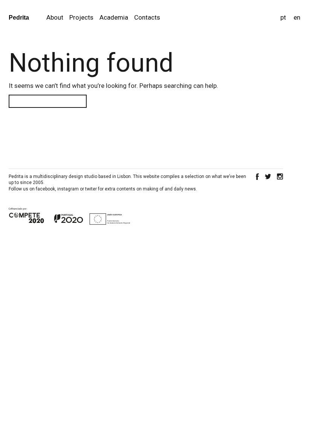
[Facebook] (257, 176)
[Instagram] (280, 176)
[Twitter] (268, 176)
